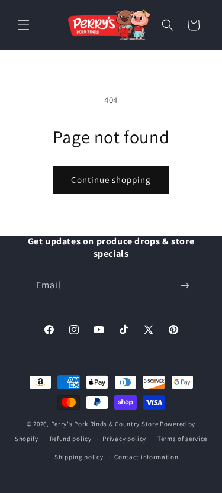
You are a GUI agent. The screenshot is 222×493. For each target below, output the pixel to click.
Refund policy (71, 438)
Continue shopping (111, 179)
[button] (24, 25)
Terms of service (182, 438)
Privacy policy (124, 438)
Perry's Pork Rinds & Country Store (105, 424)
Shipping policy (79, 457)
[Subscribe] (185, 285)
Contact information (146, 457)
